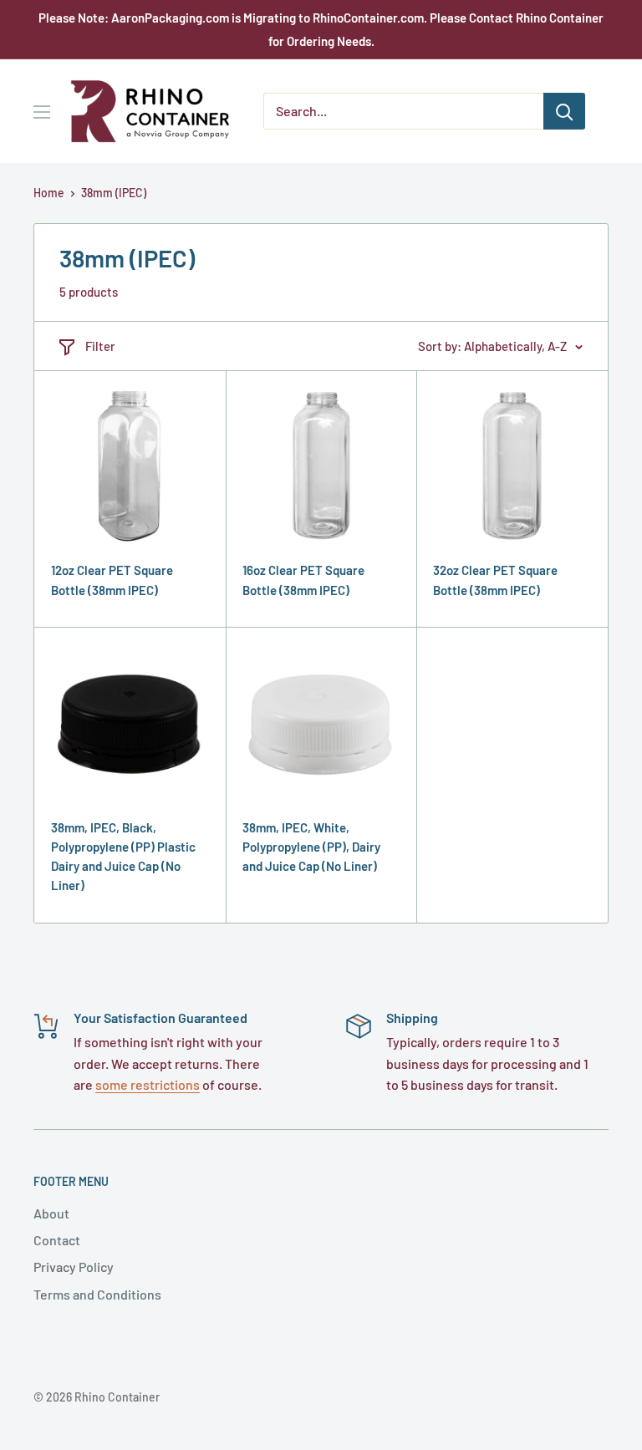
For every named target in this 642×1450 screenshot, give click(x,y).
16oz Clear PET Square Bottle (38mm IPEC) (303, 579)
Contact (56, 1240)
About (51, 1213)
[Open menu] (41, 112)
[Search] (564, 111)
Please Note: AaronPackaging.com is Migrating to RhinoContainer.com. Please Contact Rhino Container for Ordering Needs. (321, 29)
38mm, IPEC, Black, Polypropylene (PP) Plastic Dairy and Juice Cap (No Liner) (123, 856)
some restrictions (147, 1084)
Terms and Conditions (97, 1294)
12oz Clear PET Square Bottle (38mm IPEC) (112, 579)
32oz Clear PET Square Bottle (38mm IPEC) (495, 579)
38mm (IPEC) (113, 193)
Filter (100, 346)
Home (48, 193)
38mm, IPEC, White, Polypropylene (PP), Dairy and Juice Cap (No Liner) (311, 847)
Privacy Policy (73, 1266)
